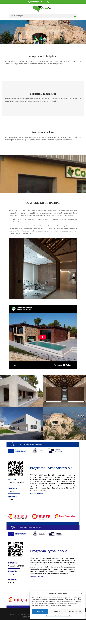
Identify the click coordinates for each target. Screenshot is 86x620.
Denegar (57, 611)
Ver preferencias (75, 611)
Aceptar (40, 611)
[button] (82, 593)
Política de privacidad (51, 616)
